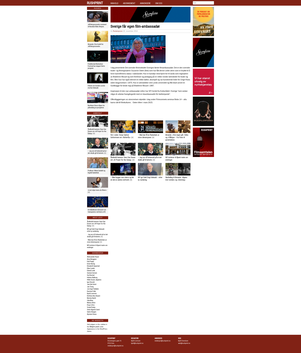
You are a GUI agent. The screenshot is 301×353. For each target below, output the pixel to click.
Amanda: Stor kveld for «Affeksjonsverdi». (95, 45)
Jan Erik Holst (91, 284)
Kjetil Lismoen (92, 293)
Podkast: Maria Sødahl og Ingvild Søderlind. (96, 172)
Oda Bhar (90, 300)
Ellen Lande (91, 268)
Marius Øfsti (91, 303)
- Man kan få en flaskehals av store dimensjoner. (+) (97, 241)
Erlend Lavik (91, 271)
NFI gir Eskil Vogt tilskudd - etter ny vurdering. (96, 230)
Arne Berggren (92, 259)
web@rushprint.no (184, 343)
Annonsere (145, 3)
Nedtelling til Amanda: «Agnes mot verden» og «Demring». (176, 178)
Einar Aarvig (91, 264)
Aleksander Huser (93, 257)
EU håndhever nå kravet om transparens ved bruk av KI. (97, 211)
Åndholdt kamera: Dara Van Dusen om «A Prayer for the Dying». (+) (97, 131)
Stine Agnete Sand (93, 310)
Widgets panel (94, 327)
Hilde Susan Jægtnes (94, 280)
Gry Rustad (90, 275)
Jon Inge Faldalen (93, 289)
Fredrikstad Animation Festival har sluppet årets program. (96, 66)
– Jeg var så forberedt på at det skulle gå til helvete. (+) (97, 152)
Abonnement (129, 3)
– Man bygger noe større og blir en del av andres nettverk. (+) (122, 178)
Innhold (114, 3)
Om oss (158, 3)
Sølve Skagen (91, 312)
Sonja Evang (91, 307)
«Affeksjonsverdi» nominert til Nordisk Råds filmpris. (97, 25)
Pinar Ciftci (91, 305)
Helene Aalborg (92, 277)
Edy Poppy (90, 261)
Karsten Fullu (91, 291)
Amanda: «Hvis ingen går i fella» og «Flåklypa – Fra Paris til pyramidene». (176, 137)
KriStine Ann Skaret (93, 296)
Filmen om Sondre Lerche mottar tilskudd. (96, 87)
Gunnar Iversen (92, 273)
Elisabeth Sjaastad (93, 266)
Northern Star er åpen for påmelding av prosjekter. (96, 106)
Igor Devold (91, 282)
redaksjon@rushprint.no (115, 346)
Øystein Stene (92, 314)
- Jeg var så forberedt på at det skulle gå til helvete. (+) (97, 235)
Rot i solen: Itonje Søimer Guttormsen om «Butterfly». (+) (122, 136)
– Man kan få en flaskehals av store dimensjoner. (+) (148, 136)
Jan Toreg (90, 287)
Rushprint (95, 3)
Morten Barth (91, 298)
